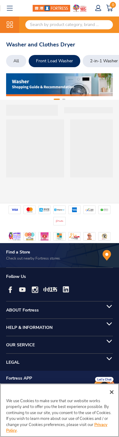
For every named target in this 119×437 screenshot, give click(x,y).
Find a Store (18, 252)
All (16, 61)
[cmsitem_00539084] (59, 84)
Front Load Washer (54, 61)
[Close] (111, 392)
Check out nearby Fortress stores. (33, 258)
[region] (59, 410)
